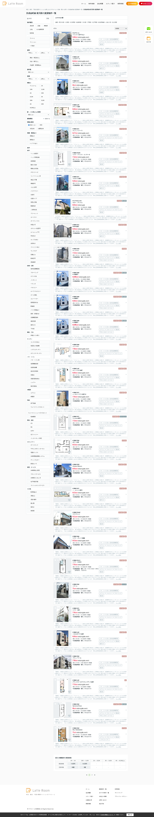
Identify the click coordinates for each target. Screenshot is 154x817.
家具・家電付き (35, 313)
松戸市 (75, 33)
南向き (32, 507)
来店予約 (148, 42)
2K (30, 93)
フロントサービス (36, 474)
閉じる (130, 814)
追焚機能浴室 (34, 363)
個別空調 (33, 321)
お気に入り (146, 3)
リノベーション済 (36, 176)
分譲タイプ (34, 198)
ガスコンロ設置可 (36, 228)
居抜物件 (33, 262)
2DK (42, 93)
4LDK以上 (33, 107)
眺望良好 (33, 206)
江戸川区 (76, 200)
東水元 (78, 560)
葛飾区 (75, 57)
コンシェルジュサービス (37, 485)
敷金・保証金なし (35, 57)
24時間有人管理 (35, 470)
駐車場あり (34, 492)
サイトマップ (118, 793)
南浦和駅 (78, 22)
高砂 (78, 440)
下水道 (32, 328)
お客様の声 (89, 800)
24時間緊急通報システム (38, 456)
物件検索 (91, 3)
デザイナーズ (34, 172)
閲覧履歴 (133, 3)
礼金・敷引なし (34, 61)
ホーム (83, 3)
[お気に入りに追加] (69, 44)
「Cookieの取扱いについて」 (107, 814)
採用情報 (121, 3)
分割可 (32, 194)
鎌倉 (78, 272)
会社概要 (100, 3)
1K (42, 85)
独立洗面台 (34, 386)
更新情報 (88, 804)
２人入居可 (34, 187)
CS (31, 423)
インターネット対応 (36, 438)
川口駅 (84, 22)
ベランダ (33, 283)
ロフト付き (34, 276)
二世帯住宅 (34, 209)
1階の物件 (33, 499)
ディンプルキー (35, 460)
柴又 (82, 41)
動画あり (32, 139)
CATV (32, 430)
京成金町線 (76, 41)
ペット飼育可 (34, 153)
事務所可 (33, 183)
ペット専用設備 (35, 157)
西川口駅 (61, 22)
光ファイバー (34, 434)
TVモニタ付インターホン (38, 448)
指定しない (33, 125)
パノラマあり (33, 143)
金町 (78, 57)
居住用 (32, 25)
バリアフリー (34, 191)
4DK (42, 104)
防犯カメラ (34, 463)
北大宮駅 (114, 22)
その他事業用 (40, 29)
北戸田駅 (94, 22)
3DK (31, 100)
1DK (31, 89)
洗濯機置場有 (34, 317)
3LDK (42, 100)
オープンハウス (35, 221)
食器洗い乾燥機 (35, 345)
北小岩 (79, 200)
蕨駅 (56, 22)
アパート (32, 38)
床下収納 (33, 403)
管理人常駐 (34, 202)
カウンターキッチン (36, 353)
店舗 (39, 25)
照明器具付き (34, 302)
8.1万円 (85, 763)
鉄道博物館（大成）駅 (104, 22)
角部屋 (32, 510)
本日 (41, 125)
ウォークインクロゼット (37, 407)
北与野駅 (72, 22)
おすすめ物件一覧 (104, 793)
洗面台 (32, 375)
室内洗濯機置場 (35, 268)
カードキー (34, 217)
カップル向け (34, 239)
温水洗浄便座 (34, 371)
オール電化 (34, 295)
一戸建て (32, 46)
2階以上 (33, 495)
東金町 (78, 152)
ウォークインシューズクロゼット (37, 413)
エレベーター (34, 298)
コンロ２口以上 (35, 342)
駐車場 (32, 33)
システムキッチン (36, 349)
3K (42, 96)
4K (30, 104)
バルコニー (34, 287)
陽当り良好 (34, 164)
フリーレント (34, 213)
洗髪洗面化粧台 (35, 378)
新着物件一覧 (102, 789)
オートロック (34, 445)
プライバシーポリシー (121, 796)
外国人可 (33, 224)
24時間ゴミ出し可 (36, 478)
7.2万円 (73, 763)
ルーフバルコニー (36, 291)
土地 (31, 29)
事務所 (46, 25)
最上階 (32, 503)
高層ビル (33, 254)
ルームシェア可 (35, 232)
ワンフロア (34, 251)
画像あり (32, 136)
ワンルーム (33, 85)
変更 (48, 18)
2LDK (31, 96)
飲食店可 (33, 258)
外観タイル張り (35, 335)
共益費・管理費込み (35, 65)
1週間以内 (41, 128)
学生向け (33, 236)
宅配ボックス (34, 452)
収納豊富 (33, 416)
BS (31, 427)
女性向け (33, 243)
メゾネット (34, 280)
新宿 (78, 248)
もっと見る (118, 51)
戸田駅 (89, 22)
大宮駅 (67, 22)
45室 (73, 767)
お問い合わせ (148, 32)
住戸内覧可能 (34, 481)
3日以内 (32, 128)
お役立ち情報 (102, 796)
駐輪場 (32, 306)
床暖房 (32, 396)
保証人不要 (34, 179)
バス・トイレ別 (35, 360)
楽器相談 (33, 161)
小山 (78, 33)
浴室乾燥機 (34, 367)
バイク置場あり (35, 310)
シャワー (33, 382)
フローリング (34, 272)
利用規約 (117, 789)
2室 (85, 767)
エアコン (33, 393)
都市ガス (33, 325)
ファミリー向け (35, 247)
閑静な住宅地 (34, 168)
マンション (33, 42)
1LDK (42, 89)
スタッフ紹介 (110, 3)
